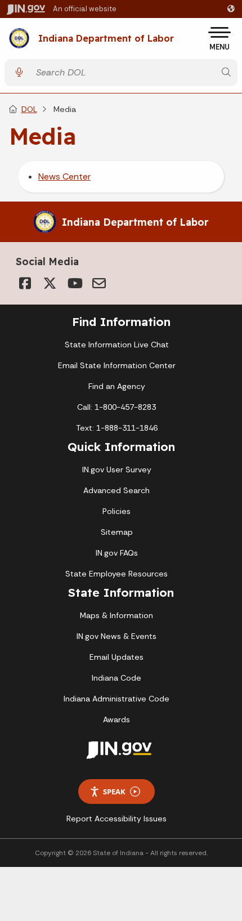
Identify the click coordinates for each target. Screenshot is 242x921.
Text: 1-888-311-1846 (117, 428)
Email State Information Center (117, 365)
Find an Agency (116, 386)
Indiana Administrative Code (116, 699)
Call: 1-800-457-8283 (116, 407)
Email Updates (116, 657)
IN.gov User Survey (116, 469)
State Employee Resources (116, 574)
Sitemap (117, 532)
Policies (116, 511)
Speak (114, 791)
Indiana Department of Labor (106, 39)
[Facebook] (25, 283)
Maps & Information (116, 615)
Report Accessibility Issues (116, 818)
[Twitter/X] (50, 283)
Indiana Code (116, 678)
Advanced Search (116, 490)
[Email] (99, 283)
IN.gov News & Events (116, 636)
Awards (116, 719)
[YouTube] (74, 283)
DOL (29, 109)
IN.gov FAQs (117, 553)
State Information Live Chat (117, 344)
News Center (64, 176)
